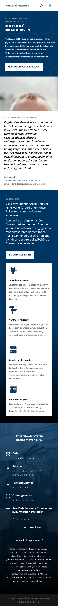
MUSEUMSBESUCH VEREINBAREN (24, 66)
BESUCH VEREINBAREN (20, 254)
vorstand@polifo (14, 577)
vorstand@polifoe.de (23, 458)
